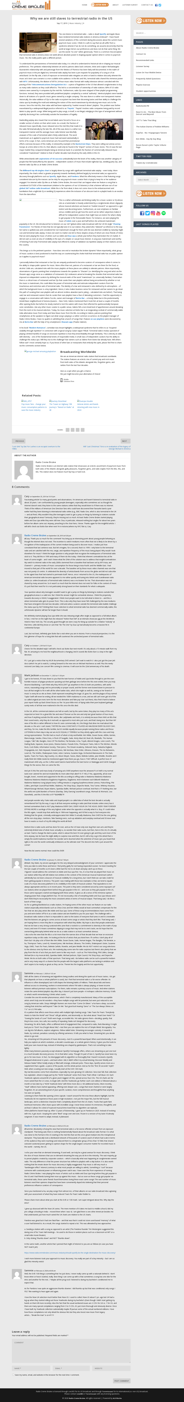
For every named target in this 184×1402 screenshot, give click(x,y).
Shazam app (66, 322)
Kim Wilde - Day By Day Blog (148, 139)
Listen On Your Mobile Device (148, 72)
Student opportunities (146, 91)
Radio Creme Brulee (46, 462)
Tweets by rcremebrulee (146, 163)
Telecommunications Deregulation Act (49, 84)
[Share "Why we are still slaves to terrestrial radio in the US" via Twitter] (72, 429)
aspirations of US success (50, 158)
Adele (68, 221)
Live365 (80, 1394)
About (116, 5)
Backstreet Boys (83, 144)
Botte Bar (80, 298)
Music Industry (75, 23)
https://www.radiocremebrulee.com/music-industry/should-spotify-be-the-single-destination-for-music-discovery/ (70, 1253)
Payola (71, 108)
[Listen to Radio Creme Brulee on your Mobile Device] (67, 381)
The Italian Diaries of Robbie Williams (152, 126)
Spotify (103, 34)
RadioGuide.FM (142, 106)
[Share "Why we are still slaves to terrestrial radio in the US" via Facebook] (67, 429)
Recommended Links (145, 60)
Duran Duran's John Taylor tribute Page (151, 146)
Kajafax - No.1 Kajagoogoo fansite (151, 133)
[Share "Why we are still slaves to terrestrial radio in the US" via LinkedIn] (82, 429)
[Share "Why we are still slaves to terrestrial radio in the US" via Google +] (77, 429)
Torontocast (107, 1391)
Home (84, 5)
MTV (25, 81)
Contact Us (147, 5)
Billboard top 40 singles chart (36, 170)
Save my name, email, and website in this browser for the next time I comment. (47, 1375)
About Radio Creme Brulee (147, 48)
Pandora (75, 176)
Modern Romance (37, 328)
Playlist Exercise (143, 85)
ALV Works (117, 1398)
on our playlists (97, 319)
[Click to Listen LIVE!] (151, 23)
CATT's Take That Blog (146, 120)
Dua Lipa (72, 236)
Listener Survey (130, 5)
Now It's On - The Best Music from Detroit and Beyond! (151, 113)
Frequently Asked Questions (148, 78)
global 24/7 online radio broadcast (34, 188)
